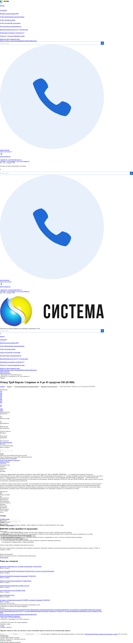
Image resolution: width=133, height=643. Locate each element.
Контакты (34, 40)
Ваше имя (3, 520)
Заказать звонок (4, 462)
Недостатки (3, 531)
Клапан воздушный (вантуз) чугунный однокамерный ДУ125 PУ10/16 (20, 566)
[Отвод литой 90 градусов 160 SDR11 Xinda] (52, 589)
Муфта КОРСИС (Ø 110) (7, 595)
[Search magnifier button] (102, 43)
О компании (17, 40)
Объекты (28, 40)
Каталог (2, 5)
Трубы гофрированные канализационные (12, 346)
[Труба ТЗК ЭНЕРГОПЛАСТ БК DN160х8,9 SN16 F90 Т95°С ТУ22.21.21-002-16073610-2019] (52, 569)
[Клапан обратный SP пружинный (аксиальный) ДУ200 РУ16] (52, 574)
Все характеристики (6, 442)
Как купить (10, 40)
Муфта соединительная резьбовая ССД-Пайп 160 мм (15, 581)
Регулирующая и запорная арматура (10, 355)
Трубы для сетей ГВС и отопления (10, 352)
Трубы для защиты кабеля (7, 349)
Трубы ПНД (3, 339)
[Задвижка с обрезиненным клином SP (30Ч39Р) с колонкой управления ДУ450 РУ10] (52, 598)
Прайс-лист (3, 40)
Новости (23, 40)
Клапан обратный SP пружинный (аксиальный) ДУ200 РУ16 (18, 576)
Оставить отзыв (4, 519)
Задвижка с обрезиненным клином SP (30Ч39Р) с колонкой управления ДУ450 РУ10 (25, 600)
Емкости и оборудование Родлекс (10, 368)
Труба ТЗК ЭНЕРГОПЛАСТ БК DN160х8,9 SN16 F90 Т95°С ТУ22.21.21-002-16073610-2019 (27, 571)
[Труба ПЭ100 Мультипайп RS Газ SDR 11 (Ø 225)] (52, 584)
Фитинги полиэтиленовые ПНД (9, 343)
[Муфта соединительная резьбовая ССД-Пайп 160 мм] (52, 579)
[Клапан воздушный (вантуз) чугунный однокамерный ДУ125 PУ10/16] (52, 565)
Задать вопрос (4, 557)
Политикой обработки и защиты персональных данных (101, 634)
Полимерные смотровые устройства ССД (12, 362)
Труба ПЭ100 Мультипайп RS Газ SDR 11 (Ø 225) (14, 585)
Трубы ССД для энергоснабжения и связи (12, 365)
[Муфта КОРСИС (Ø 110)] (52, 593)
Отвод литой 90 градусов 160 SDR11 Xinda (12, 590)
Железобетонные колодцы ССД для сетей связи (14, 359)
